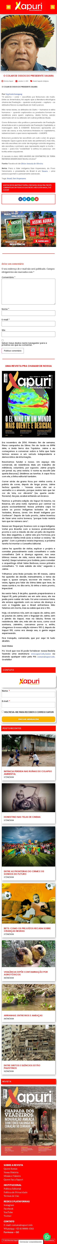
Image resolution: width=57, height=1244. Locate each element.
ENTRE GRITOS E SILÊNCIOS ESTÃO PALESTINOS (22, 1067)
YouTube (8, 1212)
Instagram (9, 1205)
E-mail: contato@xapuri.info (18, 1225)
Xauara (45, 171)
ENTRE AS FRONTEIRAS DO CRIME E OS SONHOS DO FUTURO (24, 873)
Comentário (8, 277)
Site (3, 330)
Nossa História (11, 1172)
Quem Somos (10, 1168)
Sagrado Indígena (43, 81)
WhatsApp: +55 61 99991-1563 (19, 1228)
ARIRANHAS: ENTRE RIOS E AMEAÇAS (23, 1015)
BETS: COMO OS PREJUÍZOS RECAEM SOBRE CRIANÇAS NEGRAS (27, 930)
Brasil (35, 81)
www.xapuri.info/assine (41, 654)
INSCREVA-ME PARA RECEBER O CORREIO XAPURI (29, 712)
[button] (8, 7)
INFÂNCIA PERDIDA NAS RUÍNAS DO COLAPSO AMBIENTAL (28, 773)
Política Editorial (12, 1188)
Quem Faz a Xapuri (13, 1179)
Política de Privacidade (16, 1192)
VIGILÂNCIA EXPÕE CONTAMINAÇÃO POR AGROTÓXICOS (26, 973)
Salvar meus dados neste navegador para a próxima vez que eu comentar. (24, 344)
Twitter (7, 1215)
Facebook (8, 1208)
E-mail (6, 320)
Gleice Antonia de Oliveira (32, 163)
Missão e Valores (12, 1176)
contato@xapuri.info (46, 657)
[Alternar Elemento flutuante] (47, 1237)
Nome (5, 309)
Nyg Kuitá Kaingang (14, 94)
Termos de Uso (11, 1195)
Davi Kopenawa (19, 178)
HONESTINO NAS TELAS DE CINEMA (22, 817)
